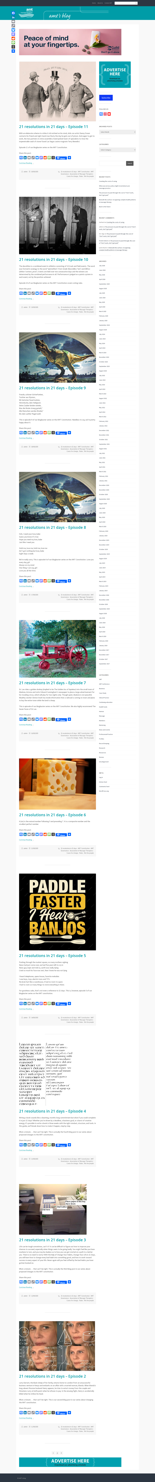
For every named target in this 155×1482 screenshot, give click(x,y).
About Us (100, 3)
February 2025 (103, 316)
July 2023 (102, 375)
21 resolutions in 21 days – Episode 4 (52, 1111)
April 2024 (102, 348)
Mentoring (102, 725)
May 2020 (102, 517)
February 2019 (103, 586)
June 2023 (102, 380)
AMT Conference (104, 684)
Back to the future (105, 207)
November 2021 (104, 435)
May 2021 (102, 462)
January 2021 (103, 481)
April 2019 (102, 577)
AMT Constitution (84, 172)
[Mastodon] (13, 34)
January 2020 (103, 536)
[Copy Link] (13, 26)
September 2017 (104, 664)
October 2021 (103, 439)
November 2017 (104, 655)
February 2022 (103, 421)
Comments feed (104, 786)
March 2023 (102, 394)
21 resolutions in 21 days (69, 172)
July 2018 (102, 618)
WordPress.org (104, 791)
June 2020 (102, 513)
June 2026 (102, 270)
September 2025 (104, 284)
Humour (101, 711)
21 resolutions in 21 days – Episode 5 (52, 955)
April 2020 (102, 522)
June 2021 (102, 458)
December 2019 (104, 540)
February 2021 (103, 476)
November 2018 (104, 600)
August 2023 (103, 371)
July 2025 (102, 293)
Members (102, 721)
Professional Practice (106, 734)
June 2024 (102, 339)
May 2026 (102, 275)
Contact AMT (108, 3)
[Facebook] (13, 13)
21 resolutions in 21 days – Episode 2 (52, 1376)
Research (102, 748)
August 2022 (103, 398)
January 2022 (103, 426)
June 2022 (102, 403)
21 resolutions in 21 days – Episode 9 (52, 387)
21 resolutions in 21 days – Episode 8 (52, 527)
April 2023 (102, 389)
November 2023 (104, 357)
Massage (102, 716)
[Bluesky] (13, 30)
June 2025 (102, 298)
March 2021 (102, 471)
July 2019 (102, 563)
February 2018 (103, 641)
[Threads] (13, 47)
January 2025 (103, 320)
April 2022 (102, 412)
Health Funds (103, 707)
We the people (89, 176)
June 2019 (102, 568)
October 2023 (103, 362)
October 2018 (103, 604)
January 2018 (103, 645)
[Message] (13, 42)
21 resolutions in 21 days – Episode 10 (53, 259)
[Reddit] (13, 38)
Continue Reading (26, 163)
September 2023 (104, 366)
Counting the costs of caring (108, 181)
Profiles (101, 739)
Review (101, 757)
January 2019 (103, 591)
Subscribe (106, 97)
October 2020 (103, 494)
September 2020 (104, 499)
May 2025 (102, 302)
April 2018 (102, 632)
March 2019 (102, 581)
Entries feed (103, 782)
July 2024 (102, 334)
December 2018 (104, 595)
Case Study (102, 693)
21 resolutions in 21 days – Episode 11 (53, 126)
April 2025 (102, 307)
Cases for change (72, 176)
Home (94, 3)
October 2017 (103, 659)
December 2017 (104, 650)
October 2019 (103, 549)
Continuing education (105, 702)
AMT (100, 679)
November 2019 (104, 545)
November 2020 (104, 490)
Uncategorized (103, 762)
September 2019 (104, 554)
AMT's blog (22, 1478)
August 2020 (103, 504)
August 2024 (103, 330)
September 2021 (104, 444)
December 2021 (104, 430)
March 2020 (102, 526)
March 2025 (102, 311)
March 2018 (102, 636)
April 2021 (102, 467)
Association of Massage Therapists (81, 174)
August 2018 (103, 613)
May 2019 (102, 572)
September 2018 (104, 609)
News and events (104, 730)
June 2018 (102, 623)
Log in (101, 777)
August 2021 (103, 449)
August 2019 (103, 558)
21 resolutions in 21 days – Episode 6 (52, 814)
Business (102, 688)
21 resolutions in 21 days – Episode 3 (52, 1239)
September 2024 (104, 325)
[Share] (13, 51)
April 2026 (102, 279)
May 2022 (102, 407)
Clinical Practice (104, 698)
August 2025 (103, 288)
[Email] (13, 21)
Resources (102, 753)
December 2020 (104, 485)
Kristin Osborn (103, 241)
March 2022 (102, 417)
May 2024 (102, 343)
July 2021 (102, 453)
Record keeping (104, 743)
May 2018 (102, 627)
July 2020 (102, 508)
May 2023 (102, 385)
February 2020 (103, 531)
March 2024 (102, 353)
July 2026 (102, 266)
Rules (81, 176)
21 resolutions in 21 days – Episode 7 (52, 682)
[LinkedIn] (13, 17)
